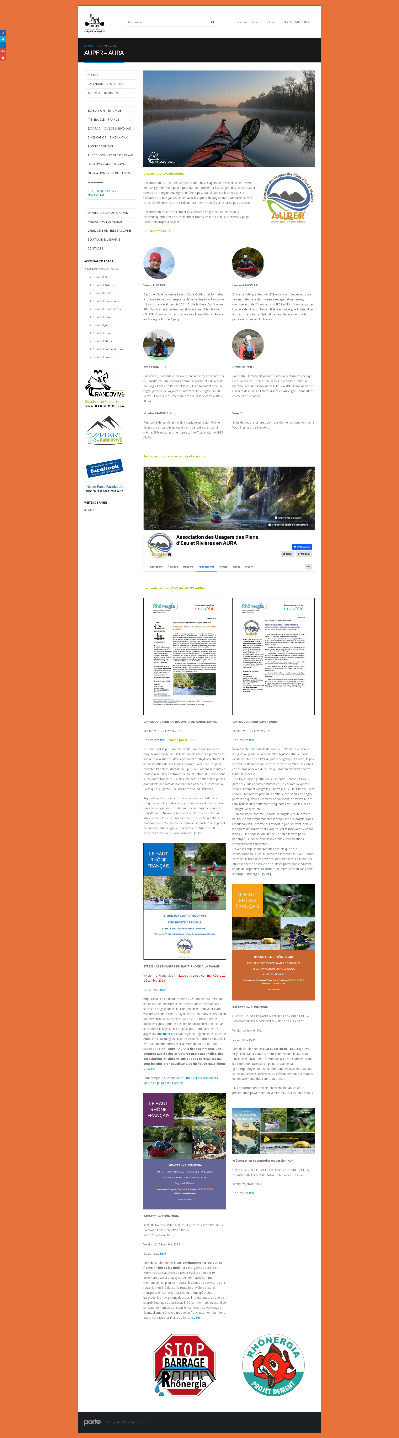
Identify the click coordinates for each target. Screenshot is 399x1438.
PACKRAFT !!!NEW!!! (100, 146)
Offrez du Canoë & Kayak (107, 213)
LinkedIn (3, 45)
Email (272, 22)
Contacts (95, 248)
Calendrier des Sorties (105, 84)
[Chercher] (213, 22)
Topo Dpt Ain (100, 277)
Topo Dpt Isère (101, 317)
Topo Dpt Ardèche (103, 285)
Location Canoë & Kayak (107, 164)
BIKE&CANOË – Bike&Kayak (107, 137)
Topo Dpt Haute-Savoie (107, 309)
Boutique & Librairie (103, 239)
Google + (3, 51)
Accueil (93, 75)
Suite (198, 833)
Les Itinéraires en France (102, 269)
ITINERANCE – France (103, 119)
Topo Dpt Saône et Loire (107, 349)
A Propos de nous (251, 22)
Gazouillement (3, 39)
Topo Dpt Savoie (102, 357)
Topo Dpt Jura (101, 325)
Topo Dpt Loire (101, 333)
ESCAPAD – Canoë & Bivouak (109, 128)
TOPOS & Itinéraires (103, 93)
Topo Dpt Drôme (102, 293)
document (163, 1034)
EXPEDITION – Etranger (105, 110)
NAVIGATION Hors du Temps (108, 173)
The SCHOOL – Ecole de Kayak (110, 155)
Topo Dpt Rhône (102, 341)
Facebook (3, 33)
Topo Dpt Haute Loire (105, 301)
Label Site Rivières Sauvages (109, 230)
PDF (163, 740)
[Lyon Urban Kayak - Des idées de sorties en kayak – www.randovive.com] (94, 22)
